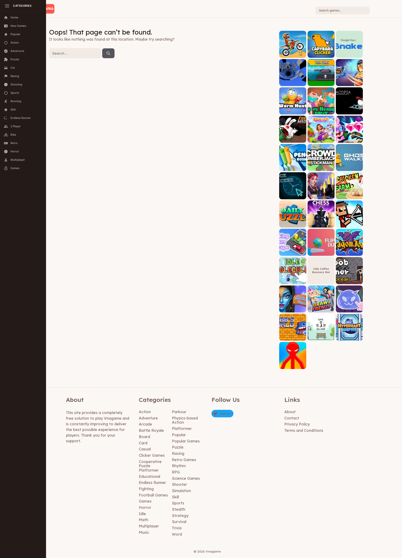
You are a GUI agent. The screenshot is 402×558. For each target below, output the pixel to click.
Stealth (178, 509)
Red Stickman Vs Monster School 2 (293, 364)
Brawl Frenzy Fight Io (321, 308)
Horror (145, 507)
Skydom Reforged (349, 139)
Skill (175, 497)
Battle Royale (151, 430)
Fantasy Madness (292, 139)
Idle (142, 513)
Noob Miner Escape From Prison (349, 278)
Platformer (182, 428)
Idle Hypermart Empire (349, 336)
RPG (176, 472)
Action (145, 411)
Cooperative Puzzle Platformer (150, 466)
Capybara (321, 54)
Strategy (180, 515)
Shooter (179, 484)
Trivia (177, 528)
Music (144, 532)
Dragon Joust (349, 252)
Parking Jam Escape (293, 251)
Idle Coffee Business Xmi (321, 270)
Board (144, 436)
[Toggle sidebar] (7, 6)
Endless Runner (152, 482)
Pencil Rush (292, 167)
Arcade (145, 424)
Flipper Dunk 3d (321, 252)
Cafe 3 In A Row (321, 337)
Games (145, 501)
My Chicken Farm (349, 196)
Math (143, 519)
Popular (179, 434)
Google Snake (349, 54)
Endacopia (349, 111)
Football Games (153, 495)
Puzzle (177, 447)
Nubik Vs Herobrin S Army (321, 110)
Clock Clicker (292, 196)
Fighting (146, 488)
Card (143, 443)
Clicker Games (152, 455)
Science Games (186, 478)
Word (177, 534)
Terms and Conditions (303, 430)
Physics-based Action (185, 420)
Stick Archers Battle (349, 223)
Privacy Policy (297, 424)
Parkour (179, 411)
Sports (178, 503)
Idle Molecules (292, 281)
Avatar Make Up (292, 309)
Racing (178, 453)
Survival (179, 521)
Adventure (148, 418)
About (290, 411)
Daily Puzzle (293, 224)
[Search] (108, 53)
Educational (149, 476)
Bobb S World (293, 337)
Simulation (181, 490)
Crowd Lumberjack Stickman (321, 166)
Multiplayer (149, 526)
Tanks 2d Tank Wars (321, 81)
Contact (291, 418)
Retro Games (184, 459)
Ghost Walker (349, 167)
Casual (145, 449)
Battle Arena (349, 83)
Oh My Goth (321, 196)
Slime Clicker (349, 309)
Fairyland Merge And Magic (321, 138)
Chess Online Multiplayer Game (321, 223)
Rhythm (179, 465)
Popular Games (186, 441)
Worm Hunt (293, 111)
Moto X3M (292, 54)
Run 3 (292, 83)
